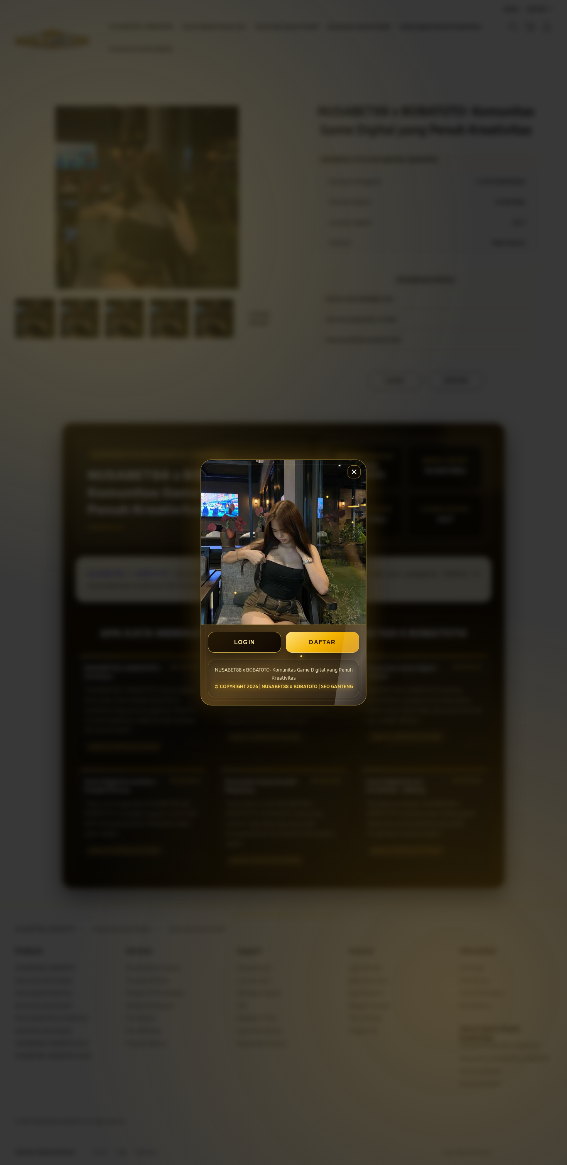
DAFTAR (322, 642)
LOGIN (244, 642)
